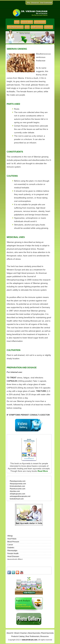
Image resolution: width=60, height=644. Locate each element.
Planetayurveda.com (17, 481)
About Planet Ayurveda (15, 27)
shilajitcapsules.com (17, 494)
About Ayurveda (40, 22)
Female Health (13, 553)
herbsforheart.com (17, 499)
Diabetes (10, 548)
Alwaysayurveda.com (18, 484)
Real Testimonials (46, 3)
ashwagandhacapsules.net (20, 496)
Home (17, 22)
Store (27, 27)
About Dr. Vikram (26, 22)
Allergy (10, 536)
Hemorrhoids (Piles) (15, 559)
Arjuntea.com (15, 491)
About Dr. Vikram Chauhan (17, 633)
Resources (35, 3)
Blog (28, 3)
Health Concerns (37, 27)
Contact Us (48, 27)
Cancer (10, 545)
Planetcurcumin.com (17, 489)
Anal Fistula (11, 539)
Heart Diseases (13, 556)
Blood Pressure (13, 542)
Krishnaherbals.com (17, 486)
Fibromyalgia (12, 551)
